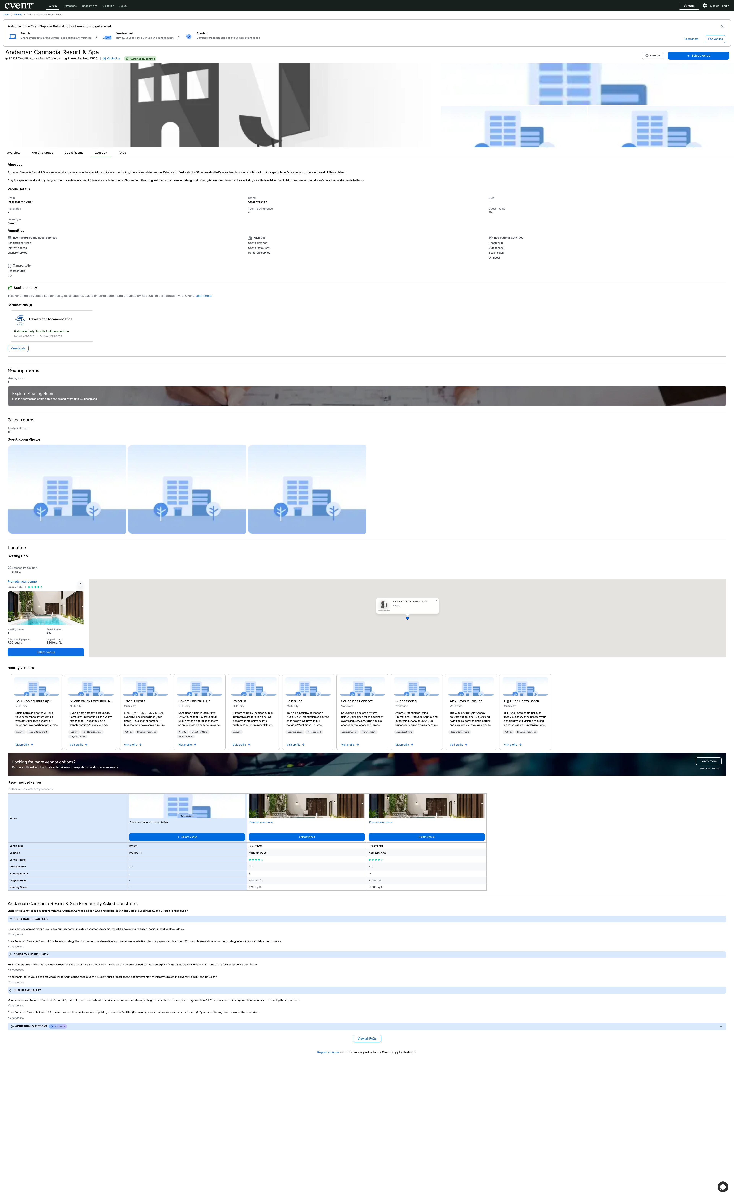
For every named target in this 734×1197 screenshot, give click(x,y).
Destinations (89, 5)
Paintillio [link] (239, 701)
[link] (36, 686)
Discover (108, 5)
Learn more (203, 296)
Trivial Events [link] (134, 701)
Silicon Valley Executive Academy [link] (91, 701)
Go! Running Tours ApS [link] (33, 701)
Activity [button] (19, 732)
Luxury (123, 5)
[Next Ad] (80, 584)
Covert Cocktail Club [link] (194, 701)
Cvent (6, 14)
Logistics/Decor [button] (78, 736)
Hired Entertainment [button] (38, 732)
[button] (220, 105)
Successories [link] (406, 701)
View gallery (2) (719, 140)
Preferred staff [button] (185, 736)
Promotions (70, 5)
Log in (725, 5)
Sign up (714, 5)
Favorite (655, 55)
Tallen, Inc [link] (294, 701)
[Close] (722, 26)
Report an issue (328, 1052)
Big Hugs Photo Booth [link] (521, 701)
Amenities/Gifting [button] (199, 732)
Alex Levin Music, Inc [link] (466, 701)
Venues (52, 5)
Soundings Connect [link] (357, 701)
